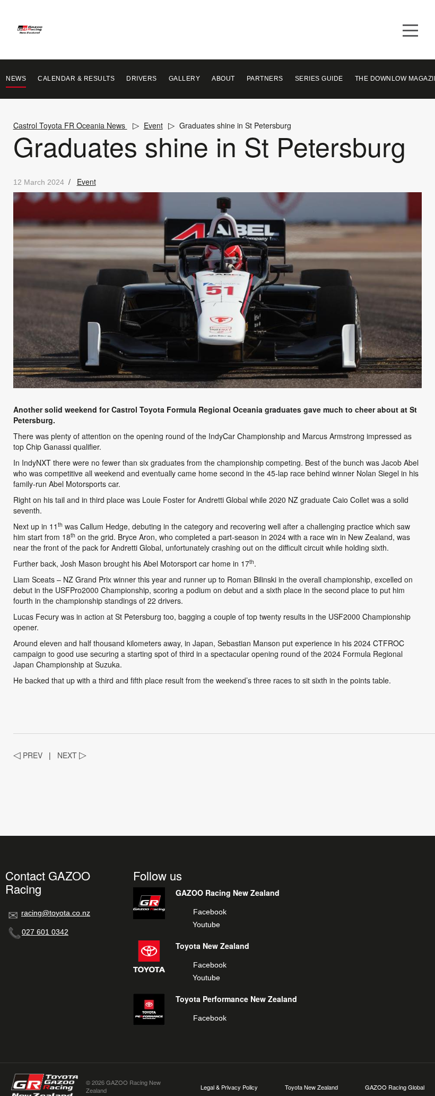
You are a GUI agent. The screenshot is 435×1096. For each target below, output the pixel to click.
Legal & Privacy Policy (229, 1087)
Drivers (141, 78)
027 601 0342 (45, 932)
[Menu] (410, 29)
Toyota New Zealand (311, 1087)
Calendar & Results (76, 78)
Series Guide (319, 78)
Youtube (206, 924)
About (223, 78)
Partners (265, 78)
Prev (27, 755)
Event (153, 125)
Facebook (210, 911)
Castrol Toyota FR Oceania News (70, 125)
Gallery (185, 78)
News (16, 78)
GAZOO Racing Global (394, 1087)
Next (71, 755)
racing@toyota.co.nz (55, 913)
